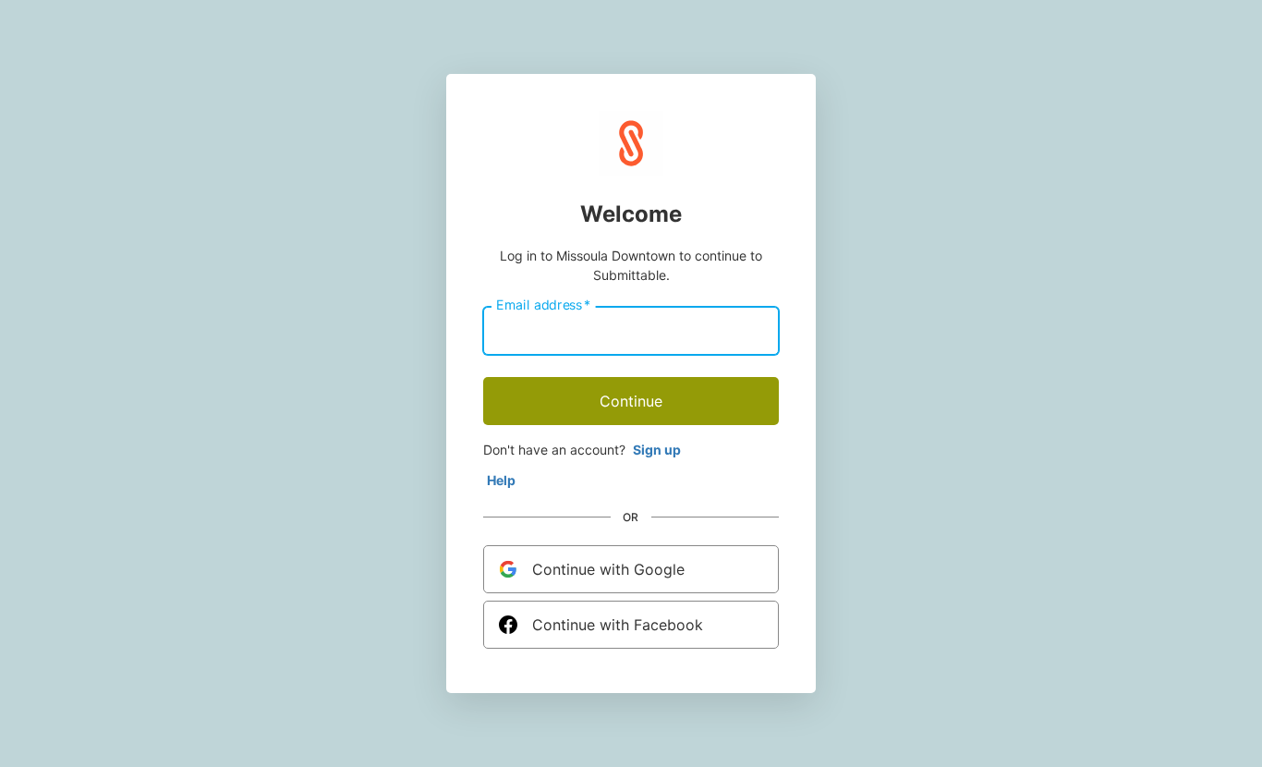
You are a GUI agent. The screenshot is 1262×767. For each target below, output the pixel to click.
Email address (543, 305)
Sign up (657, 449)
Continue (631, 401)
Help (501, 480)
